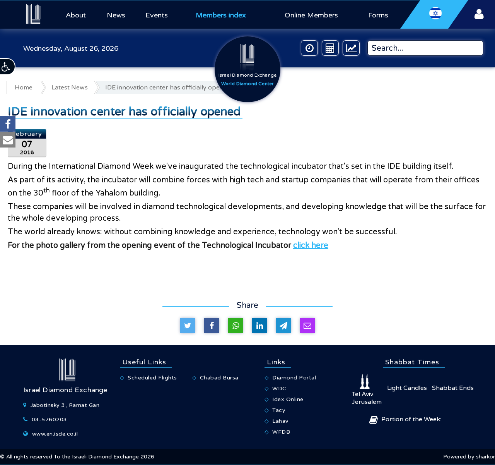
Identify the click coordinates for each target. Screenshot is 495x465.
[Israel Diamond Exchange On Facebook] (7, 124)
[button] (7, 66)
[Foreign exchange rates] (351, 48)
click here (310, 245)
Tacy (278, 410)
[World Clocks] (309, 48)
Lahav (280, 421)
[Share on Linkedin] (259, 325)
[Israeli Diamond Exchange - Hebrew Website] (434, 14)
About (76, 15)
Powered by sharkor (469, 456)
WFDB (281, 432)
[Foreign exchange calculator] (330, 48)
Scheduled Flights (152, 377)
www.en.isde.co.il (55, 434)
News (116, 15)
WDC (279, 388)
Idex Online (288, 399)
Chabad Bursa (219, 377)
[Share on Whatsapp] (235, 325)
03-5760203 (49, 419)
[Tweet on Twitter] (187, 325)
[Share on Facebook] (211, 325)
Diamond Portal (294, 377)
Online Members (311, 15)
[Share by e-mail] (307, 325)
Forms (378, 15)
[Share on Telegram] (283, 325)
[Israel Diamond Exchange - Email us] (7, 140)
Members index (221, 15)
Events (156, 15)
